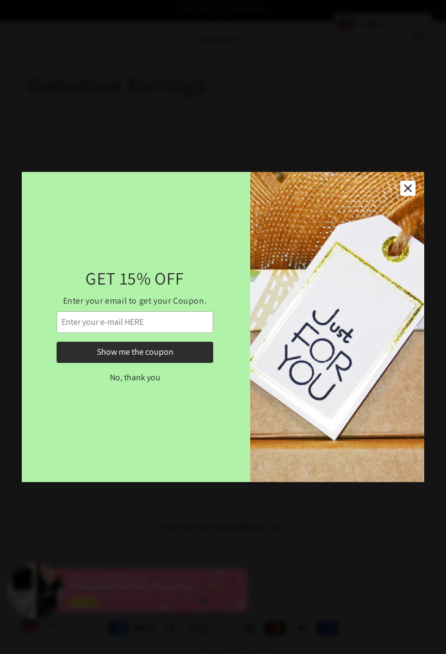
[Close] (408, 188)
